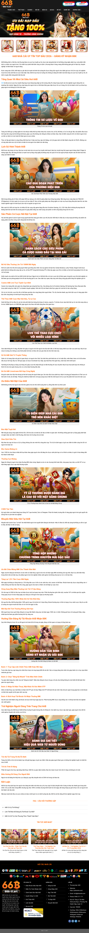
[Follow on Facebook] (69, 921)
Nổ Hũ (37, 10)
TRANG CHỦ (11, 10)
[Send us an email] (79, 921)
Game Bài (67, 10)
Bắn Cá (44, 10)
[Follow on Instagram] (72, 921)
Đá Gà (52, 10)
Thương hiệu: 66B (75, 885)
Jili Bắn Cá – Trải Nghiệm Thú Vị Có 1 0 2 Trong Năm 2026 (74, 847)
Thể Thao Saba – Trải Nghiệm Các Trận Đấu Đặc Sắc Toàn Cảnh (44, 847)
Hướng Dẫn (76, 10)
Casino (29, 10)
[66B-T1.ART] (10, 4)
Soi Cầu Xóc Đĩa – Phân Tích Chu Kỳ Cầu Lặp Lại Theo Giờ (15, 847)
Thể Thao (21, 10)
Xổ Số (59, 10)
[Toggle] (3, 807)
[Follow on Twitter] (75, 921)
